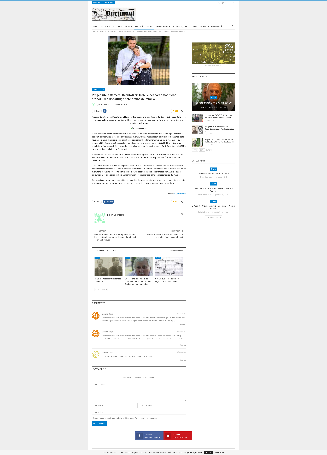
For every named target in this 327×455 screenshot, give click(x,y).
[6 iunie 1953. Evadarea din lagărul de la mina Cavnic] (169, 266)
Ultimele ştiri (180, 26)
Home (95, 26)
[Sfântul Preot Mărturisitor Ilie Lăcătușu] (108, 266)
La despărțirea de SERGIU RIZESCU (213, 102)
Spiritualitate (163, 26)
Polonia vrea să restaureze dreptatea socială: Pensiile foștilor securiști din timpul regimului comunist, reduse (115, 237)
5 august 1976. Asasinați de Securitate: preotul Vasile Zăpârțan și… (219, 129)
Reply (184, 324)
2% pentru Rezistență (211, 26)
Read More (219, 452)
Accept (208, 452)
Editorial (117, 26)
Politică (139, 26)
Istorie (193, 26)
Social (149, 26)
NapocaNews (180, 193)
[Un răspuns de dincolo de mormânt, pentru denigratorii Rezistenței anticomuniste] (139, 266)
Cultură (105, 26)
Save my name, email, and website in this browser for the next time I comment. (126, 418)
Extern (128, 26)
